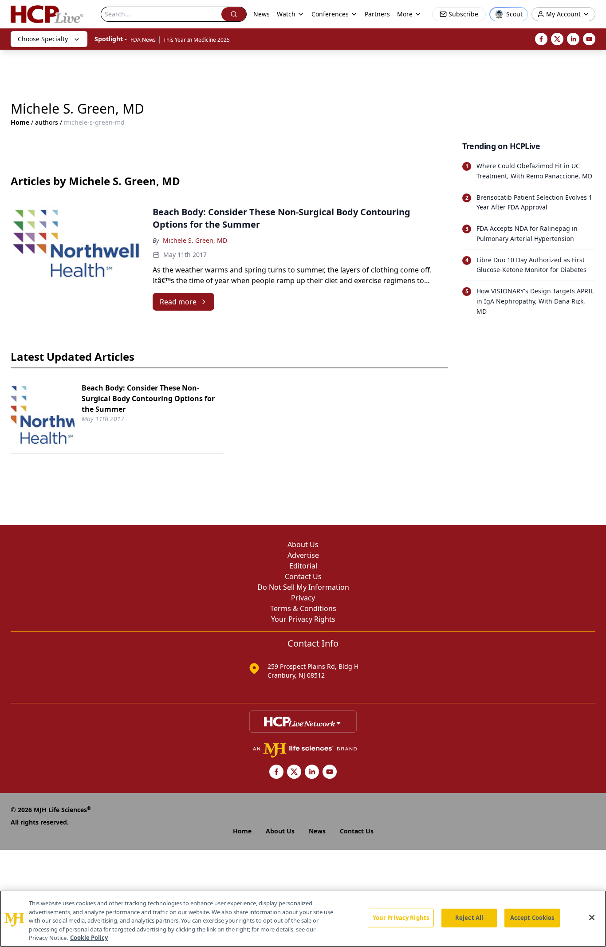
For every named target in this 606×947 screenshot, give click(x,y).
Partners (377, 14)
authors (46, 122)
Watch (286, 14)
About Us (303, 544)
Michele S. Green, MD (195, 240)
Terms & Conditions (303, 608)
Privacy (303, 598)
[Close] (592, 917)
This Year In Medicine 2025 (196, 39)
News (261, 14)
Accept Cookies (532, 918)
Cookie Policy (89, 938)
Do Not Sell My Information (303, 587)
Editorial (303, 566)
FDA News (143, 39)
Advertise (303, 555)
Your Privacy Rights (303, 619)
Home (20, 122)
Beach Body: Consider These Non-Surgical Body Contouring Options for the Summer (148, 398)
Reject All (469, 918)
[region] (303, 918)
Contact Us (303, 576)
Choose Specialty (43, 39)
